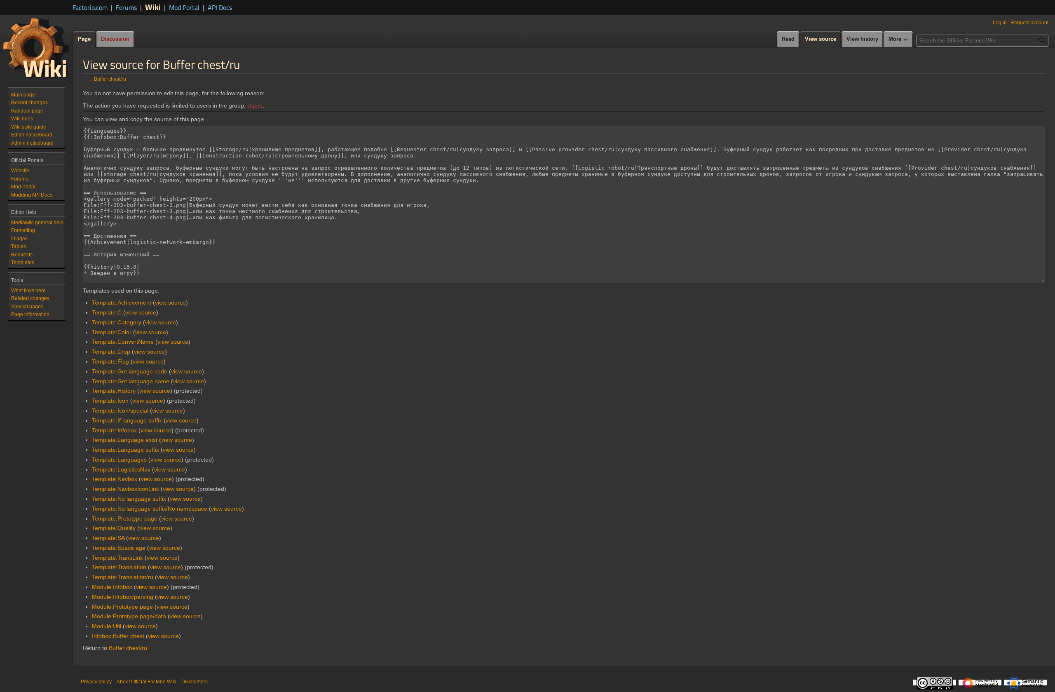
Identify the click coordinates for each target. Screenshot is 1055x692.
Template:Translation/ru (122, 577)
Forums (126, 7)
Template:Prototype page (124, 518)
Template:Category (116, 322)
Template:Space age (118, 547)
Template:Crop (111, 351)
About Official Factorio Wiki (146, 682)
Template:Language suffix (125, 449)
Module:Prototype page (122, 606)
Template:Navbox (114, 479)
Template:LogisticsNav (121, 469)
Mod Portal (184, 7)
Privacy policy (96, 682)
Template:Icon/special (120, 410)
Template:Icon (110, 400)
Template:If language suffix (127, 420)
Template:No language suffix (129, 498)
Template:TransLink (117, 557)
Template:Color (111, 332)
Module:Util (106, 626)
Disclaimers (194, 682)
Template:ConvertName (123, 341)
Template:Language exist (124, 439)
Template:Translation (119, 567)
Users (255, 105)
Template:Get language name (130, 381)
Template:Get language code (129, 371)
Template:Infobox (114, 430)
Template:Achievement (121, 302)
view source (170, 302)
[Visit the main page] (36, 48)
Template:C (107, 312)
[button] (898, 39)
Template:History (114, 390)
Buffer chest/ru (110, 79)
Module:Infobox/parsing (122, 596)
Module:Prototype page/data (129, 616)
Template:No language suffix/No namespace (149, 508)
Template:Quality (114, 528)
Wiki (153, 7)
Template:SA (108, 538)
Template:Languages (119, 459)
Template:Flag (110, 361)
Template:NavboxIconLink (125, 489)
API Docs (220, 7)
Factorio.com (90, 7)
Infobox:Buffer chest (118, 636)
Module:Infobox (112, 587)
